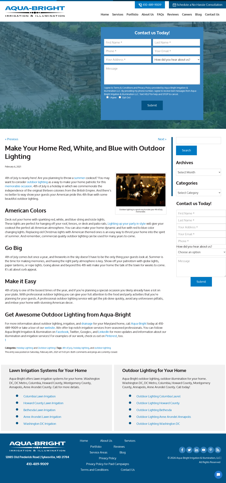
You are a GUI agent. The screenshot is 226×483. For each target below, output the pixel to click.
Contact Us (212, 14)
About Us (148, 14)
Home (105, 14)
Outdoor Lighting (46, 347)
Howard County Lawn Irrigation (43, 403)
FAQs (160, 14)
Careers (187, 14)
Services (117, 14)
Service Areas (98, 452)
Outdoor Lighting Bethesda (154, 410)
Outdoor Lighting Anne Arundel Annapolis (163, 417)
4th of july (67, 347)
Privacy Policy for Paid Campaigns (107, 464)
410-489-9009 (151, 4)
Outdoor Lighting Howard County (158, 403)
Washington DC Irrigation (39, 424)
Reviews (173, 14)
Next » (162, 139)
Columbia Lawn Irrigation (39, 396)
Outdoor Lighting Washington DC (158, 424)
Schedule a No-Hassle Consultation (199, 4)
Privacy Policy (145, 87)
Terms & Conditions (123, 87)
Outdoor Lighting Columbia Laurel (158, 396)
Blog (198, 14)
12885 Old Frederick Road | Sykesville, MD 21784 (37, 457)
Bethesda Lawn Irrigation (39, 410)
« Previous (11, 139)
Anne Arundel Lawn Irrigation (42, 417)
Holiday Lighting (25, 347)
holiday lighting (81, 347)
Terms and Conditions (95, 470)
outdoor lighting (102, 347)
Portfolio (132, 14)
